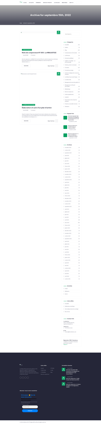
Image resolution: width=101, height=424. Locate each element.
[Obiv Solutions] (21, 2)
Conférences (72, 55)
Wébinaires (67, 291)
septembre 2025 (72, 152)
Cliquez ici (65, 344)
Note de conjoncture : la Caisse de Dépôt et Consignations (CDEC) (73, 135)
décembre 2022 (72, 230)
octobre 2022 (72, 236)
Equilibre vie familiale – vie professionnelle (72, 61)
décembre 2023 (72, 198)
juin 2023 (72, 214)
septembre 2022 (72, 238)
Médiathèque (64, 2)
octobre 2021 (72, 260)
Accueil (25, 2)
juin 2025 (72, 160)
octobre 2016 (72, 278)
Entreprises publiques (72, 58)
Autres (66, 293)
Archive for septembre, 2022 (29, 23)
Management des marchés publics (72, 82)
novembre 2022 (72, 233)
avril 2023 (72, 219)
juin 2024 (72, 187)
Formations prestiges (72, 70)
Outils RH (72, 97)
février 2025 (72, 166)
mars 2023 (72, 222)
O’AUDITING (43, 370)
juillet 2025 (72, 158)
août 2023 (72, 209)
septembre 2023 (72, 206)
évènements (38, 2)
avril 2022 (72, 252)
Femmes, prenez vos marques (72, 64)
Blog (72, 50)
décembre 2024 (72, 171)
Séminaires (72, 106)
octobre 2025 (72, 150)
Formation (72, 67)
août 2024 (72, 182)
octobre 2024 (72, 177)
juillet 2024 (72, 185)
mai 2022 (72, 249)
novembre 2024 (72, 174)
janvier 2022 (72, 257)
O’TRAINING (43, 372)
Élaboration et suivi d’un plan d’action (37, 108)
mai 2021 (72, 265)
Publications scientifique (70, 306)
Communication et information (72, 52)
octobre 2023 (72, 203)
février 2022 (72, 254)
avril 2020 (72, 276)
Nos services (67, 311)
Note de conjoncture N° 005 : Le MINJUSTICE (39, 53)
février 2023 (72, 225)
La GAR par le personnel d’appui (29, 104)
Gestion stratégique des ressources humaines (72, 73)
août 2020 (72, 270)
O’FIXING (52, 368)
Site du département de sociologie (71, 309)
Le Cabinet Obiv (72, 79)
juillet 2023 (72, 211)
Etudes (66, 288)
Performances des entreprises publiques (72, 100)
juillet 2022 (72, 244)
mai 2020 (72, 273)
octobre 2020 (72, 268)
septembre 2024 (72, 179)
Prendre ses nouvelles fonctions (72, 103)
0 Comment (33, 55)
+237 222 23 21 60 (68, 327)
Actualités (31, 2)
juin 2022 (72, 246)
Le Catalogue (57, 2)
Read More (26, 65)
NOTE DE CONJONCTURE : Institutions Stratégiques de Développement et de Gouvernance (73, 118)
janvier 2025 (72, 168)
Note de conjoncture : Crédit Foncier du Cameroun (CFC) (72, 127)
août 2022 (72, 241)
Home (21, 23)
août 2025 (72, 155)
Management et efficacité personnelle (72, 86)
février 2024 (72, 195)
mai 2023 (72, 217)
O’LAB (51, 370)
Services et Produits (47, 2)
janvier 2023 (72, 227)
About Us (71, 2)
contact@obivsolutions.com (70, 331)
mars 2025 (72, 163)
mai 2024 (72, 190)
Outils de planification (72, 94)
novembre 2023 (72, 201)
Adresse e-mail (25, 404)
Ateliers (72, 47)
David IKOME (25, 55)
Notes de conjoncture (27, 49)
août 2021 (72, 262)
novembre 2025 (72, 147)
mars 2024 (72, 193)
